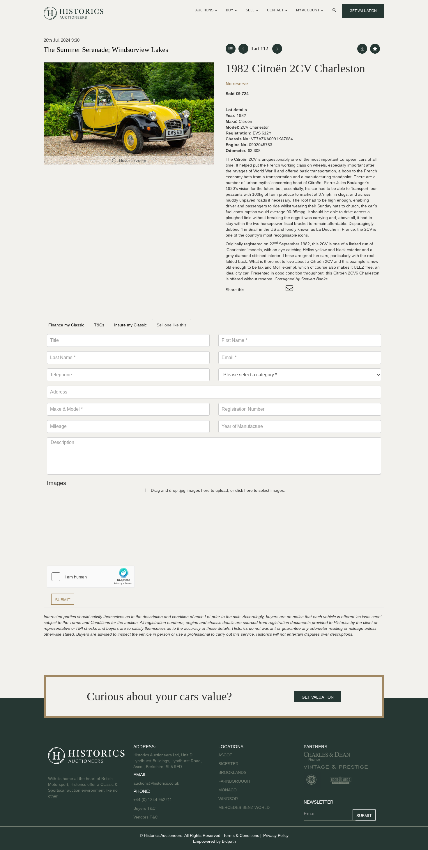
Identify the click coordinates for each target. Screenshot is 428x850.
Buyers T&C (144, 808)
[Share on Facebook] (253, 289)
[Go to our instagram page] (278, 289)
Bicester (228, 763)
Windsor (228, 798)
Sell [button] (250, 10)
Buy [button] (230, 10)
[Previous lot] (243, 49)
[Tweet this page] (266, 289)
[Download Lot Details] (362, 49)
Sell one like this (171, 325)
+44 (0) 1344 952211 (152, 799)
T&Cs (99, 325)
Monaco (227, 790)
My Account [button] (308, 10)
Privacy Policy (276, 835)
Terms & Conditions (241, 835)
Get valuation (363, 11)
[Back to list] (231, 49)
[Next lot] (277, 49)
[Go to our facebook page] (53, 814)
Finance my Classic (66, 325)
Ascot (225, 755)
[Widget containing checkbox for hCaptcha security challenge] (91, 577)
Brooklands (232, 772)
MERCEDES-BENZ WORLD (244, 807)
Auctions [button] (204, 10)
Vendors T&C (146, 817)
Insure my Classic (130, 325)
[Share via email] (290, 289)
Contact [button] (275, 10)
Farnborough (234, 781)
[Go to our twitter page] (65, 814)
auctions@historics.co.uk (156, 783)
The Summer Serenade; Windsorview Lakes (106, 49)
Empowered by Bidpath (214, 841)
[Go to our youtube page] (77, 814)
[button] (335, 10)
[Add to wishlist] (375, 49)
